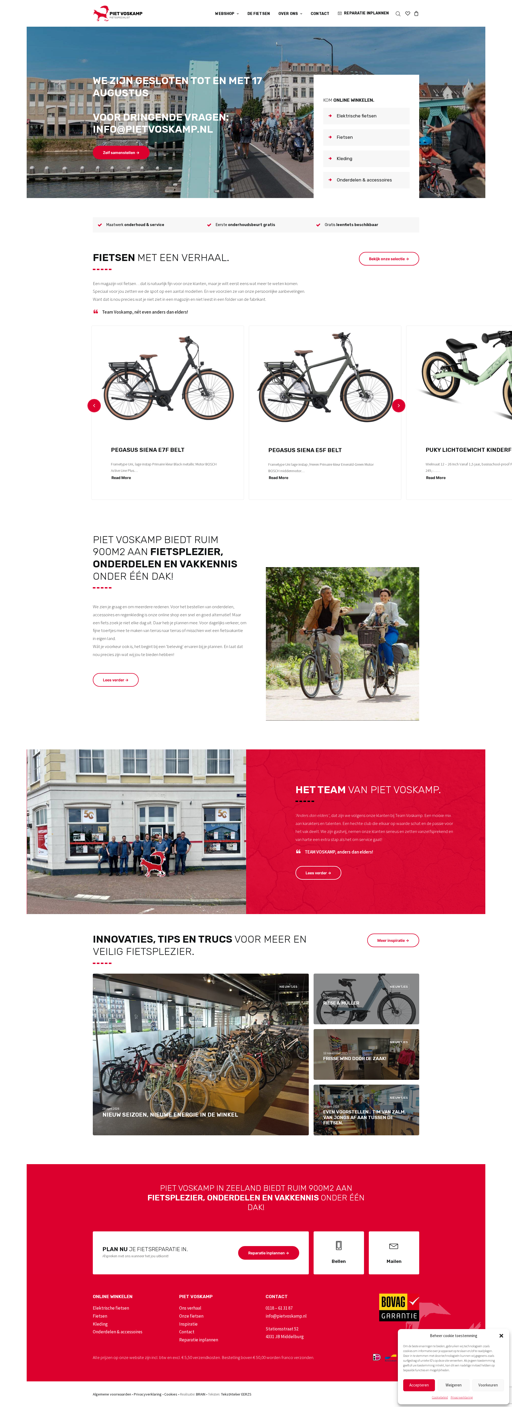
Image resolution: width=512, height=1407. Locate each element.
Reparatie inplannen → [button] (268, 1253)
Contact (320, 13)
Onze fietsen (191, 1316)
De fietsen (258, 13)
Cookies (170, 1394)
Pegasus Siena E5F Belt (305, 450)
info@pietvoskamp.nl (286, 1316)
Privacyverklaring (462, 1397)
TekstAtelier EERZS (236, 1394)
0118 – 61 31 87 (279, 1308)
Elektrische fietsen (111, 1308)
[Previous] (94, 406)
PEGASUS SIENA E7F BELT (148, 449)
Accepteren (419, 1385)
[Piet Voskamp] (117, 13)
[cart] (415, 13)
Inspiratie (188, 1324)
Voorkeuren (488, 1385)
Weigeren (454, 1385)
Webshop (224, 13)
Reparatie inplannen (366, 13)
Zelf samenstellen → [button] (121, 152)
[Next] (398, 406)
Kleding (100, 1324)
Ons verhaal (190, 1308)
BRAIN (200, 1394)
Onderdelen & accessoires (117, 1332)
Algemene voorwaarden (112, 1394)
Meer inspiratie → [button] (393, 940)
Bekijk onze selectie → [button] (389, 258)
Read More (121, 477)
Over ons (288, 13)
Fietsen (100, 1316)
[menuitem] (226, 14)
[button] (501, 1335)
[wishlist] (407, 13)
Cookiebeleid (440, 1397)
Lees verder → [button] (116, 680)
